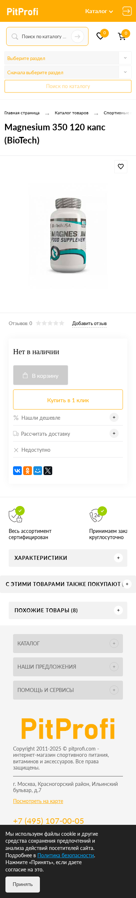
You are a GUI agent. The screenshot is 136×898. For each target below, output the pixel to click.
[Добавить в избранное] (120, 166)
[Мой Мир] (37, 470)
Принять (23, 884)
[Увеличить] (68, 235)
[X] (48, 470)
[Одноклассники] (27, 470)
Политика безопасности (65, 855)
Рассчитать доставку (45, 434)
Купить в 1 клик (68, 399)
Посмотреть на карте (38, 801)
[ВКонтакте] (17, 470)
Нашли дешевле (40, 418)
